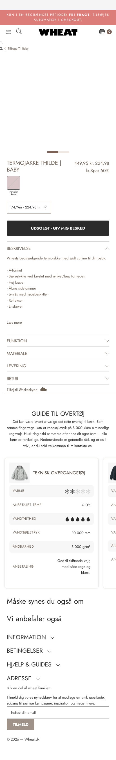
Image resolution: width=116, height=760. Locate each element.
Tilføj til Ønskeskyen (22, 389)
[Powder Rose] (13, 183)
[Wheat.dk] (58, 32)
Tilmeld (20, 724)
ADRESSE (20, 678)
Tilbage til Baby (18, 48)
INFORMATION (27, 637)
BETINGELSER (25, 650)
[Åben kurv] (102, 32)
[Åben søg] (18, 32)
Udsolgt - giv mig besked (58, 228)
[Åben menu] (8, 32)
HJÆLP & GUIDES (30, 664)
